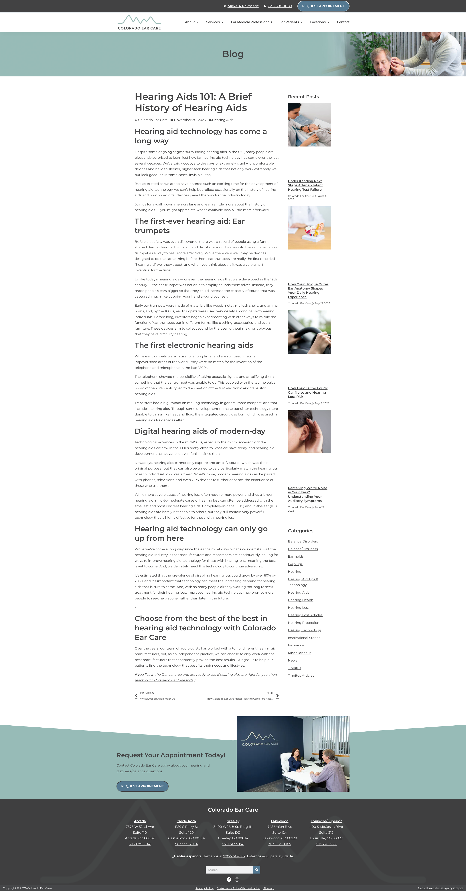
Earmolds (296, 557)
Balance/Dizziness (303, 549)
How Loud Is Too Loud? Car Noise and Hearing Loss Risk (307, 392)
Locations (318, 22)
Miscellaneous (299, 653)
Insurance (296, 645)
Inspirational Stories (304, 638)
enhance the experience (249, 480)
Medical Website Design (433, 888)
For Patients (289, 22)
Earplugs (295, 564)
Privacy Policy (205, 888)
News (292, 660)
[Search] (256, 870)
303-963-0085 (279, 844)
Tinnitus (294, 668)
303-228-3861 (326, 844)
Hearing (294, 572)
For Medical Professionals (251, 22)
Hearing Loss (298, 608)
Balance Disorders (303, 541)
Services (213, 22)
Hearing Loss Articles (305, 615)
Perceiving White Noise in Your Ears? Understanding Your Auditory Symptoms (307, 494)
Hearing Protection (303, 623)
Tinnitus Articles (301, 676)
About (190, 22)
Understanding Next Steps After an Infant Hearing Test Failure (305, 185)
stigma (178, 152)
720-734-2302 (234, 856)
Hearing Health (300, 600)
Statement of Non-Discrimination (238, 888)
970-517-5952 (233, 844)
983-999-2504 (186, 844)
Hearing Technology (304, 630)
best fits (196, 666)
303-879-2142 (140, 844)
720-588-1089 (280, 6)
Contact (343, 22)
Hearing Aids (222, 120)
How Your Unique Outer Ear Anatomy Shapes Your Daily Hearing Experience (308, 290)
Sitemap (268, 888)
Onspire (458, 888)
